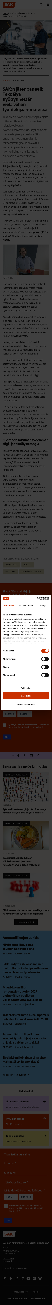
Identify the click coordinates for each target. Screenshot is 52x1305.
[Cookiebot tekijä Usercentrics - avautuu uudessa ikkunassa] (37, 598)
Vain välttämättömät (26, 704)
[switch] (45, 659)
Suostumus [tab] (9, 605)
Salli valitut (26, 688)
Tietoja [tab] (43, 605)
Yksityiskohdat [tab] (26, 605)
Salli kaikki (26, 696)
